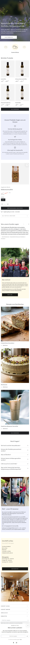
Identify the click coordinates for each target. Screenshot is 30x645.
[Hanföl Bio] (22, 92)
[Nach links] (24, 224)
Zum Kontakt (15, 568)
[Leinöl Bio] (8, 68)
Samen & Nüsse (15, 52)
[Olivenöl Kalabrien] (8, 92)
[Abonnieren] (28, 620)
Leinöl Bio (3, 79)
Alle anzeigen (15, 109)
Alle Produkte (9, 37)
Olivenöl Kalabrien (5, 102)
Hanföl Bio (18, 102)
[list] (15, 140)
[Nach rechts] (27, 224)
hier (20, 639)
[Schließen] (27, 625)
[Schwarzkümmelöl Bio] (22, 68)
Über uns (9, 294)
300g (3, 200)
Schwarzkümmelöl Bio (21, 79)
